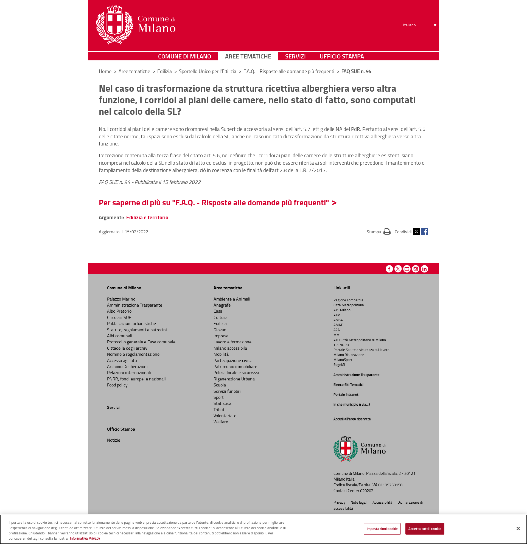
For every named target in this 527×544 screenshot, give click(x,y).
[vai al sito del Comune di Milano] (135, 24)
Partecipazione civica (233, 360)
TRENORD (341, 344)
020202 (366, 490)
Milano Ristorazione (348, 354)
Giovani (221, 330)
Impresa (221, 336)
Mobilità (221, 354)
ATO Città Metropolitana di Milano (359, 339)
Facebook (424, 231)
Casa (218, 311)
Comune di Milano (184, 56)
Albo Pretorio (119, 311)
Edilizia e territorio (147, 217)
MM (336, 334)
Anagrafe (222, 305)
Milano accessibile (230, 348)
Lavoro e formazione (232, 342)
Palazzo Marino (121, 299)
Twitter (416, 231)
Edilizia (165, 71)
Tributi (220, 409)
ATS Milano (342, 309)
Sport (219, 397)
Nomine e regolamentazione (133, 354)
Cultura (221, 317)
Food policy (117, 385)
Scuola (220, 385)
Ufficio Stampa (342, 56)
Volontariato (225, 416)
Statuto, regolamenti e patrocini (137, 330)
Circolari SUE (119, 317)
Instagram (415, 269)
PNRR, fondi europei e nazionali (136, 379)
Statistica (222, 403)
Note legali (359, 502)
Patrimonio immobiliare (235, 366)
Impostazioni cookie (382, 528)
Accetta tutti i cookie (424, 528)
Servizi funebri (227, 391)
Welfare (221, 422)
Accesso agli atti (122, 360)
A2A (336, 329)
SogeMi (339, 364)
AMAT (338, 324)
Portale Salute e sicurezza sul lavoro (361, 349)
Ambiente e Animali (232, 299)
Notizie (113, 440)
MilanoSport (342, 359)
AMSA (338, 319)
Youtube (407, 269)
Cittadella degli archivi (127, 348)
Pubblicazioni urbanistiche (131, 323)
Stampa (379, 231)
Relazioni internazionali (129, 372)
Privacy (339, 502)
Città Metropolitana (348, 304)
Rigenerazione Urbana (234, 379)
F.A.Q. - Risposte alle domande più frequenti (289, 71)
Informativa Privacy (85, 538)
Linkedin (424, 269)
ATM (336, 314)
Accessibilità (382, 502)
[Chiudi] (518, 528)
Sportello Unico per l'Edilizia (208, 71)
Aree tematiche (248, 56)
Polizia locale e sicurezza (236, 372)
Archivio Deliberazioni (127, 366)
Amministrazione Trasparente (134, 305)
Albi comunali (119, 336)
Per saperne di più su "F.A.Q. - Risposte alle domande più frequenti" (214, 202)
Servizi (295, 56)
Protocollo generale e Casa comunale (141, 342)
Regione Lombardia (348, 300)
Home (105, 71)
